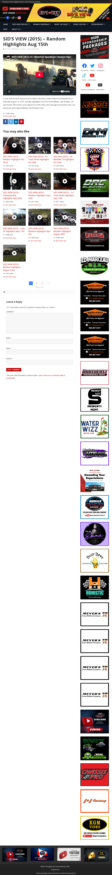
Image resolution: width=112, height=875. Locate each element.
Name (8, 338)
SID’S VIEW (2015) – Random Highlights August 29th (62, 231)
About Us (16, 29)
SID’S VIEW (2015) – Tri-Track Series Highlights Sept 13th (63, 195)
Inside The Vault (61, 24)
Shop (5, 29)
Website (9, 359)
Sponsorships (97, 24)
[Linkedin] (16, 121)
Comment (10, 312)
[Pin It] (21, 121)
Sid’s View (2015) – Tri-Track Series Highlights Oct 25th (38, 159)
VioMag (43, 873)
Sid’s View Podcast (20, 24)
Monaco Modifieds (41, 24)
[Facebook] (5, 121)
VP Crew (7, 49)
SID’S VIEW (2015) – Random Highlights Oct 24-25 (13, 159)
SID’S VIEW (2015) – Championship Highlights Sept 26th (12, 195)
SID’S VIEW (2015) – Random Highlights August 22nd (12, 267)
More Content (80, 24)
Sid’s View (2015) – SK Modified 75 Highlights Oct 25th (63, 159)
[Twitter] (10, 121)
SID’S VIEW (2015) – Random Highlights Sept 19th (39, 195)
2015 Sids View (10, 116)
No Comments (33, 49)
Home (5, 24)
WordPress (72, 873)
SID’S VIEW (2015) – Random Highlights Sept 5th (39, 231)
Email (8, 348)
